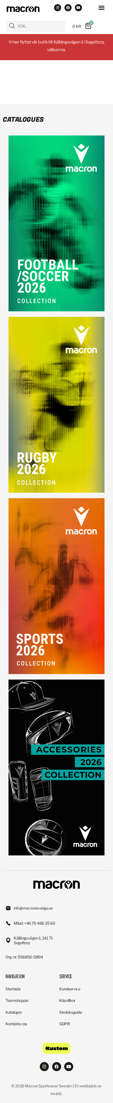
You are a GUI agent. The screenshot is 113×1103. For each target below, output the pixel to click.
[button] (101, 8)
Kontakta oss (16, 1023)
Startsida (12, 988)
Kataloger (13, 1012)
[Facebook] (68, 7)
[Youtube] (78, 7)
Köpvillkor (67, 1000)
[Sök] (12, 26)
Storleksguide (70, 1012)
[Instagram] (57, 7)
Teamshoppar (17, 1000)
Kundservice (69, 988)
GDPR (64, 1023)
